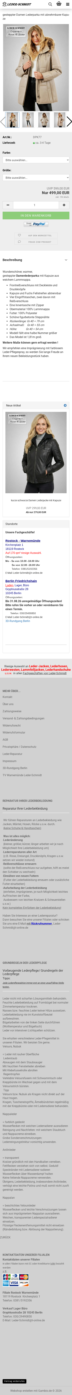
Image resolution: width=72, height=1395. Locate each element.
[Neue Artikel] (65, 406)
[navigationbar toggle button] (67, 4)
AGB (5, 739)
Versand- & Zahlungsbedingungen (23, 718)
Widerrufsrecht (12, 725)
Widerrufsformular (14, 732)
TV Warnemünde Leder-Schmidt (22, 775)
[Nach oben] (62, 1394)
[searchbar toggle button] (50, 4)
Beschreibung (12, 260)
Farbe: (7, 152)
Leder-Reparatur (12, 754)
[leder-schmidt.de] (15, 4)
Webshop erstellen (21, 1390)
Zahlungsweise (12, 711)
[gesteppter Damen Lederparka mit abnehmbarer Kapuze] (36, 67)
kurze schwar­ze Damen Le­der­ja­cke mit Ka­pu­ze (36, 500)
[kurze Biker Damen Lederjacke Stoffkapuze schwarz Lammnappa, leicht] (36, 452)
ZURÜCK (5, 1237)
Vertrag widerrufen (14, 1381)
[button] (8, 205)
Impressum (9, 761)
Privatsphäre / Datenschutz (19, 746)
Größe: (7, 170)
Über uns (8, 704)
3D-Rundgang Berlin (17, 621)
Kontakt (7, 697)
